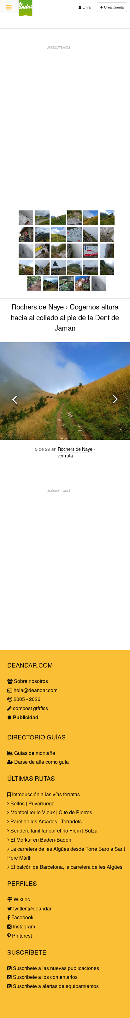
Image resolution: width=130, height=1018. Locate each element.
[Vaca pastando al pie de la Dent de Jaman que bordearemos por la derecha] (58, 223)
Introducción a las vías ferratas (45, 794)
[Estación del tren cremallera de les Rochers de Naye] (90, 272)
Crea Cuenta (113, 6)
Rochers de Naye (37, 306)
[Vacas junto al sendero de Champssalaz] (50, 289)
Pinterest (21, 935)
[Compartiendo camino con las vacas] (34, 289)
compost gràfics (30, 708)
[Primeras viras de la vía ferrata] (90, 239)
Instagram (23, 926)
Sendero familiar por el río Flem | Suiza (53, 830)
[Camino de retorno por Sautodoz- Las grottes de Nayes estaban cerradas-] (107, 272)
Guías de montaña (34, 752)
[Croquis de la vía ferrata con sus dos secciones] (82, 289)
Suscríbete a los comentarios (45, 976)
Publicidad (25, 717)
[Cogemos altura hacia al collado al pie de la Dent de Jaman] (90, 223)
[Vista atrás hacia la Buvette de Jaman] (58, 239)
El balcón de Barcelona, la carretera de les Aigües (65, 866)
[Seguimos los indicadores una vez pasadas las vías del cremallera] (42, 239)
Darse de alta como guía (41, 761)
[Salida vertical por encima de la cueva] (58, 256)
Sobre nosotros (30, 681)
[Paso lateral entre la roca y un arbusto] (74, 256)
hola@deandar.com (35, 690)
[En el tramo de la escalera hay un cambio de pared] (107, 239)
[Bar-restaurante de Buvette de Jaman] (107, 223)
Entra (86, 6)
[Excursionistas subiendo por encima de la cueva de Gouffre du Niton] (26, 256)
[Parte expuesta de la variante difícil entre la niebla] (107, 256)
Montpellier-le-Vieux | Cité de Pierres (50, 812)
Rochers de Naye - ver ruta (76, 452)
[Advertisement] (65, 117)
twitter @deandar (31, 908)
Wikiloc (21, 899)
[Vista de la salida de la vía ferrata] (42, 272)
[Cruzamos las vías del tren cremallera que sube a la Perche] (74, 223)
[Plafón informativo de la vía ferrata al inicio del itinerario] (74, 239)
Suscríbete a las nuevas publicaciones (55, 968)
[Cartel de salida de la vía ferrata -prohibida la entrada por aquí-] (26, 272)
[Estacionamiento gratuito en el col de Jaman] (42, 223)
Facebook (21, 917)
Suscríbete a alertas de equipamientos (55, 986)
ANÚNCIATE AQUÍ (58, 47)
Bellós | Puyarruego (32, 803)
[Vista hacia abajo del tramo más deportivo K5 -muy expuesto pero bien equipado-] (26, 223)
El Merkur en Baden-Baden (40, 839)
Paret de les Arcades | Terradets (45, 821)
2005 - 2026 (26, 699)
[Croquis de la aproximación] (66, 289)
